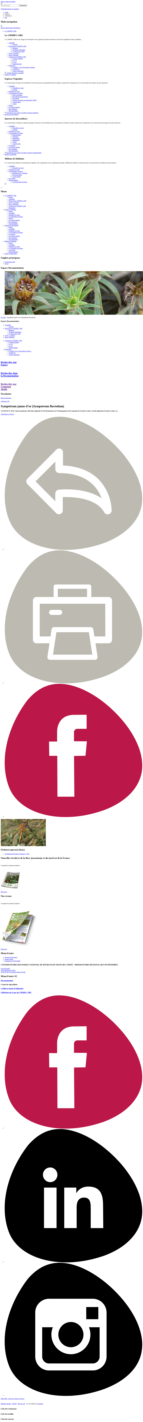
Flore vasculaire (17, 95)
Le (10, 31)
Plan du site (21, 1404)
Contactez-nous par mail (18, 972)
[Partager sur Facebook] (73, 816)
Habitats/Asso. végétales (19, 173)
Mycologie (15, 98)
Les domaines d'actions (16, 93)
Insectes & (11, 114)
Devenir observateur (11, 957)
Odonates (15, 137)
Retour (11, 197)
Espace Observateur (11, 253)
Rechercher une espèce (14, 113)
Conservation (16, 102)
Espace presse (9, 959)
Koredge (40, 1404)
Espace (7, 28)
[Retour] (73, 549)
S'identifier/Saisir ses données (10, 9)
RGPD (14, 1404)
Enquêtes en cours (18, 88)
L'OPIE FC (16, 69)
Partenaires (12, 65)
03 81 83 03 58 (5, 972)
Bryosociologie (17, 175)
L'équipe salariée (17, 58)
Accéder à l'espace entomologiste (31, 153)
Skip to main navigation (8, 1)
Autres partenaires (18, 71)
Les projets (12, 145)
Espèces (10, 74)
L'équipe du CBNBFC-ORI (17, 57)
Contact (9, 73)
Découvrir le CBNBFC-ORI (17, 46)
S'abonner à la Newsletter (12, 961)
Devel (6, 264)
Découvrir (4, 892)
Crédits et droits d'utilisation (12, 988)
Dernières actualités (18, 73)
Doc (6, 17)
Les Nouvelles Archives (19, 182)
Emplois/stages (17, 64)
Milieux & (10, 154)
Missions (15, 48)
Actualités (12, 43)
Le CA (14, 60)
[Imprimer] (73, 683)
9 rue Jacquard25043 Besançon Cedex (8, 969)
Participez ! (17, 28)
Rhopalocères (16, 135)
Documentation (13, 111)
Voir (10, 262)
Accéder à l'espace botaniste (29, 113)
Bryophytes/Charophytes (20, 97)
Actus (6, 12)
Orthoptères (16, 138)
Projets (11, 105)
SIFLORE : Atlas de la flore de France (12, 1399)
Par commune (13, 109)
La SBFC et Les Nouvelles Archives (23, 67)
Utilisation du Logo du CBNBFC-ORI (16, 992)
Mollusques (16, 140)
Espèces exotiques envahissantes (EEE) (24, 100)
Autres (14, 104)
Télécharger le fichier (7, 414)
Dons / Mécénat (13, 55)
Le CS (14, 62)
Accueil (3, 317)
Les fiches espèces (14, 107)
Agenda (14, 44)
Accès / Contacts (14, 53)
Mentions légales (6, 1404)
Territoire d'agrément (18, 50)
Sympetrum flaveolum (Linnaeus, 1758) (17, 854)
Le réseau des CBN (18, 51)
